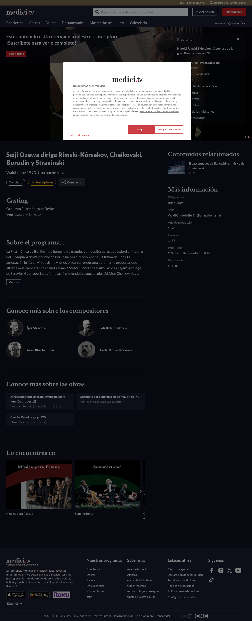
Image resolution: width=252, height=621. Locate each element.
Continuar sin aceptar (78, 135)
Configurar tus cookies (169, 129)
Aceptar (141, 129)
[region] (127, 101)
